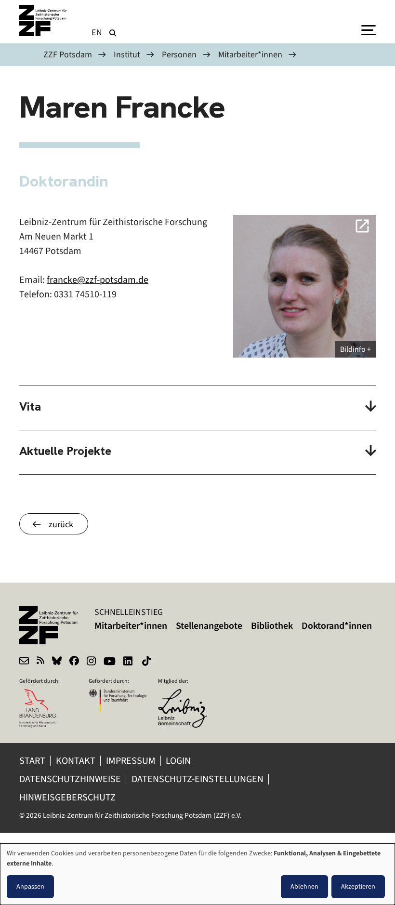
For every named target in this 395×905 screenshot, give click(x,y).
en (97, 32)
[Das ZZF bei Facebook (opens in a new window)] (74, 662)
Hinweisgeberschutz (68, 797)
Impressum (131, 760)
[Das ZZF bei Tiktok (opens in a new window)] (147, 662)
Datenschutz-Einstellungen (197, 778)
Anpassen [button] (30, 886)
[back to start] (43, 20)
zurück (61, 524)
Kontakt (75, 760)
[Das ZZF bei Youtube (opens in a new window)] (110, 662)
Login (179, 760)
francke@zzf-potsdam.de (97, 279)
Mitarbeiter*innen (250, 54)
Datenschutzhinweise (70, 778)
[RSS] (40, 662)
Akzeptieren (358, 886)
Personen (179, 54)
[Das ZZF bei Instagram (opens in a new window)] (91, 662)
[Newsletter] (24, 662)
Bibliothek (272, 625)
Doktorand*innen (337, 625)
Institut (127, 54)
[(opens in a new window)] (187, 695)
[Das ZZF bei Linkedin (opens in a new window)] (128, 662)
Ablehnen (304, 886)
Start (32, 760)
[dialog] (197, 874)
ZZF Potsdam (67, 54)
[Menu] (368, 29)
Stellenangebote (209, 625)
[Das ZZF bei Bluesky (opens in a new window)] (57, 662)
